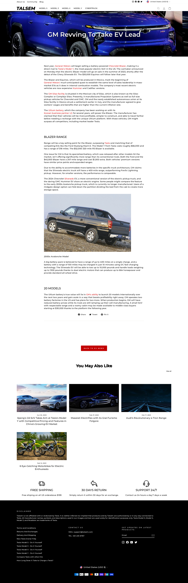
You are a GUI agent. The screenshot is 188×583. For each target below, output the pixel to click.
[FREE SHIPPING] (41, 484)
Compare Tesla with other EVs (30, 557)
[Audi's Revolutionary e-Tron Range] (146, 398)
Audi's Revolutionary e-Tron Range (146, 418)
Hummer (77, 88)
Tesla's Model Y (66, 69)
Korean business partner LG (58, 113)
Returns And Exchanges (27, 532)
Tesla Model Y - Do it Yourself (29, 553)
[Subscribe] (153, 535)
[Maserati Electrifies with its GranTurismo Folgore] (94, 398)
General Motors (62, 66)
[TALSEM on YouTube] (131, 542)
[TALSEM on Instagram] (123, 542)
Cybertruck (91, 8)
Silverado (69, 179)
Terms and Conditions (26, 528)
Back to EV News (94, 348)
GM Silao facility (56, 94)
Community (32, 2)
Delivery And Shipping (26, 535)
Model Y (78, 8)
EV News (59, 23)
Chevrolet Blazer (117, 66)
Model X (66, 8)
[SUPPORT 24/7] (146, 484)
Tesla (107, 143)
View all (168, 371)
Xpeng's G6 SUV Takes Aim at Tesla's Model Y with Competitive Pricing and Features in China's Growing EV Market (41, 421)
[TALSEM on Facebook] (127, 542)
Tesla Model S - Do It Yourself (29, 542)
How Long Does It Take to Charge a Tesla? (35, 560)
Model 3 (55, 8)
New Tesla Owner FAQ (26, 539)
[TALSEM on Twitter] (136, 542)
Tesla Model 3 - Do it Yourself (29, 546)
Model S (43, 8)
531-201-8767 (78, 536)
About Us (21, 2)
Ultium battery (55, 110)
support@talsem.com (83, 532)
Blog (41, 2)
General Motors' (52, 82)
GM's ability (92, 294)
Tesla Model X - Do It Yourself (29, 550)
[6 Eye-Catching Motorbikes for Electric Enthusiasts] (42, 446)
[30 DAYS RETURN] (94, 484)
